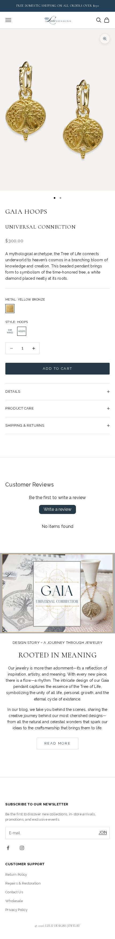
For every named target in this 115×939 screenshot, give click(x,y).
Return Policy (16, 874)
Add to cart (57, 369)
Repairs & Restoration (23, 883)
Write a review (57, 509)
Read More (57, 743)
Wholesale (14, 901)
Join (103, 832)
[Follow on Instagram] (22, 848)
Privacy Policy (16, 910)
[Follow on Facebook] (8, 848)
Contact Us (14, 892)
